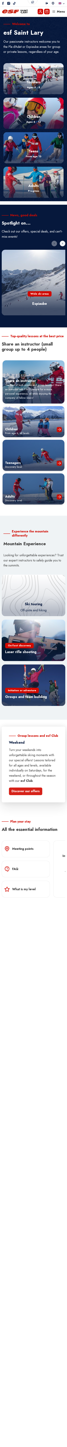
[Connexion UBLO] (3, 1444)
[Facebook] (3, 3)
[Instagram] (9, 3)
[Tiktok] (14, 3)
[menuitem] (33, 78)
